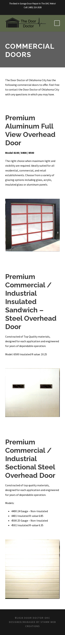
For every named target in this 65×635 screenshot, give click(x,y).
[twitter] (35, 11)
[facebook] (29, 11)
